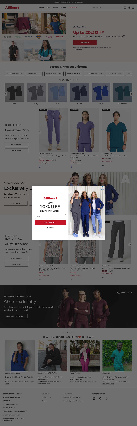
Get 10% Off (50, 222)
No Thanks (50, 228)
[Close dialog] (102, 188)
